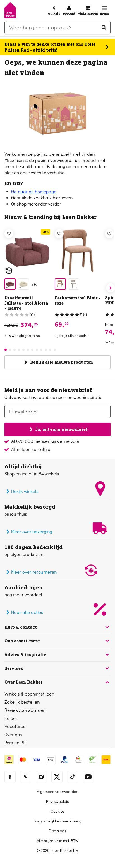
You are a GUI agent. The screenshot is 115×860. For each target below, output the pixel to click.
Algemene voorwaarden (57, 791)
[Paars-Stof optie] (10, 284)
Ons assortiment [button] (22, 641)
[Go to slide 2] (10, 350)
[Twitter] (57, 776)
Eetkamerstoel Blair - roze (77, 300)
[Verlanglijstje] (8, 233)
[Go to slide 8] (37, 350)
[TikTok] (72, 776)
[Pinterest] (25, 776)
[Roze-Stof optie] (60, 284)
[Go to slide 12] (55, 350)
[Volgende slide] (110, 287)
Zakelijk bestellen (22, 702)
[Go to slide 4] (19, 350)
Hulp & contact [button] (20, 627)
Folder (10, 718)
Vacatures (14, 726)
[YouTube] (88, 776)
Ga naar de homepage (33, 191)
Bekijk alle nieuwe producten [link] (61, 362)
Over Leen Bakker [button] (23, 682)
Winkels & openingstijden (29, 694)
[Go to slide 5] (23, 350)
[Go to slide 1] (5, 350)
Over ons (13, 734)
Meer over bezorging (31, 531)
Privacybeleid (57, 801)
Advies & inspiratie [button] (25, 654)
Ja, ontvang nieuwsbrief (61, 429)
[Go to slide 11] (50, 350)
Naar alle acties (27, 612)
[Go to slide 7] (32, 350)
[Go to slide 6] (28, 350)
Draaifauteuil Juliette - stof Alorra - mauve (26, 303)
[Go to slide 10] (46, 350)
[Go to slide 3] (14, 350)
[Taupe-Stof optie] (73, 284)
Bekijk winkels (25, 491)
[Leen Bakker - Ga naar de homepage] (10, 10)
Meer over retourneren (34, 572)
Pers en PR (15, 742)
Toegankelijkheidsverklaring (58, 821)
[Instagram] (41, 776)
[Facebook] (10, 776)
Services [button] (13, 668)
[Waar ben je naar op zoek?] (103, 27)
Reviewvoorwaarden (24, 710)
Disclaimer (57, 831)
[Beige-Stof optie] (23, 284)
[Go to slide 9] (41, 350)
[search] (57, 27)
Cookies (57, 811)
